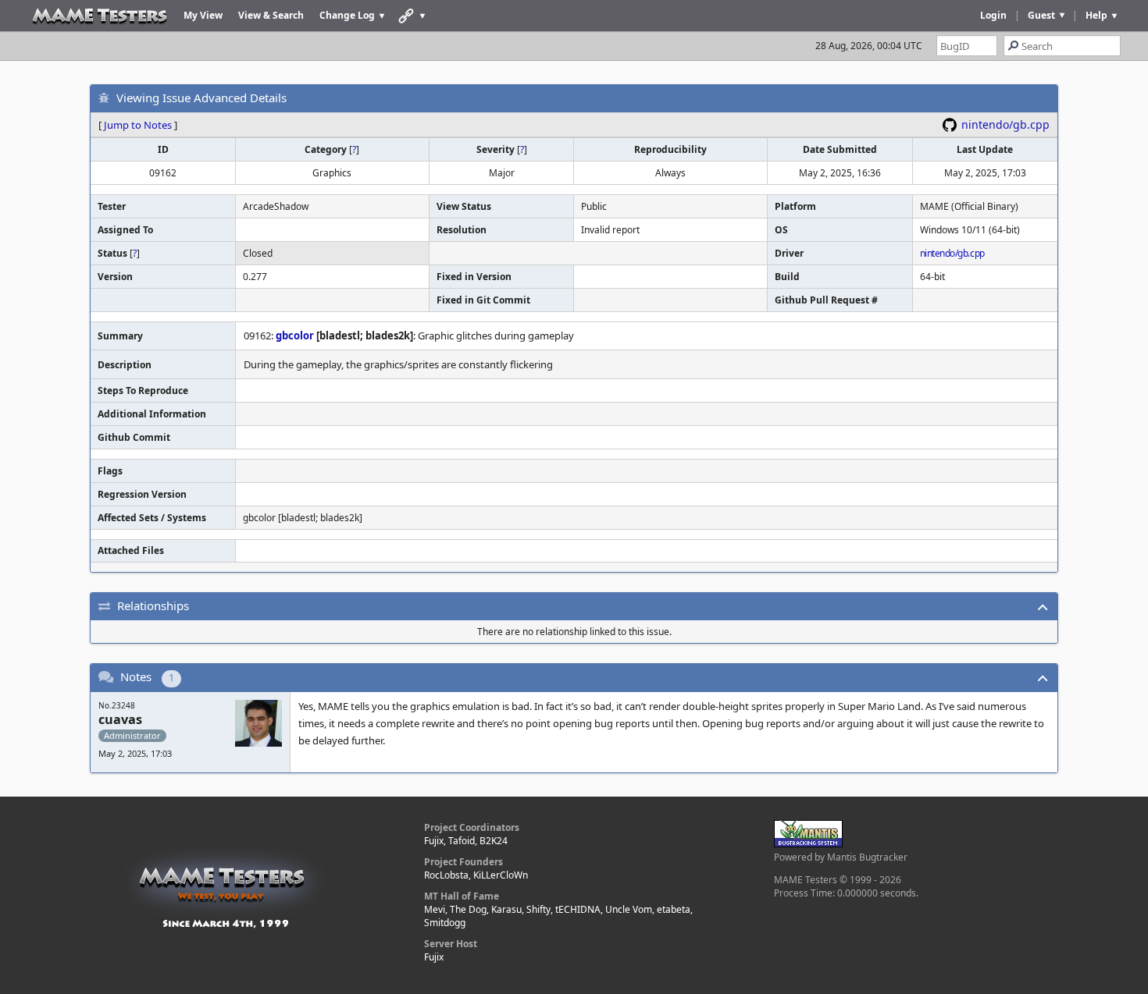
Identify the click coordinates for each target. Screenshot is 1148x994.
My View (203, 15)
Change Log (347, 15)
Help (1096, 15)
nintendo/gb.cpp (1005, 124)
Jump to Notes (138, 125)
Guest (1041, 15)
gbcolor (295, 335)
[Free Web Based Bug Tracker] (808, 843)
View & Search (271, 15)
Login (993, 15)
